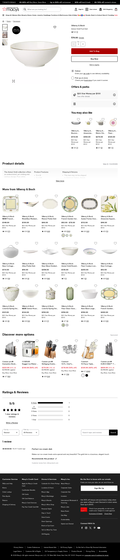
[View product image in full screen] (13, 81)
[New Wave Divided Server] (50, 251)
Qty (78, 42)
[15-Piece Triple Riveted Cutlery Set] (89, 349)
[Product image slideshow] (34, 54)
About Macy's (65, 483)
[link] (76, 139)
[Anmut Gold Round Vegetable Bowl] (69, 251)
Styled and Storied (67, 524)
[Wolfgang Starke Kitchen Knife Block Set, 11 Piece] (50, 349)
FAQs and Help (7, 483)
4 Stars (34, 407)
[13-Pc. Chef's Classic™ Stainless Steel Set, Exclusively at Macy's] (69, 349)
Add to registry (94, 65)
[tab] (5, 27)
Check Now (108, 514)
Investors (64, 496)
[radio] (63, 235)
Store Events (45, 517)
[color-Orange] (67, 235)
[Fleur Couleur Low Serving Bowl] (89, 251)
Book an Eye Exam (47, 525)
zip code (86, 73)
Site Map (64, 515)
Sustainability (65, 519)
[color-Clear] (67, 325)
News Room (65, 511)
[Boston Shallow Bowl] (76, 123)
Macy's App (45, 492)
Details (81, 38)
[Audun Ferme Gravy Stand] (89, 204)
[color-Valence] (70, 235)
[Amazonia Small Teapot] (88, 123)
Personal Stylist (46, 509)
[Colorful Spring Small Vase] (10, 294)
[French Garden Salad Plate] (69, 204)
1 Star (34, 420)
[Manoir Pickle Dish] (50, 204)
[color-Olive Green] (63, 325)
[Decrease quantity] (73, 44)
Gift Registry (45, 534)
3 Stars (34, 411)
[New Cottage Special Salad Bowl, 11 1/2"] (109, 251)
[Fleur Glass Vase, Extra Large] (69, 294)
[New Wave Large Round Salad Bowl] (89, 294)
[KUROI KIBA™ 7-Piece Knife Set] (109, 349)
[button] (30, 54)
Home (9, 21)
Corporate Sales (66, 488)
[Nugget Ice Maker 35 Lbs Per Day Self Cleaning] (30, 349)
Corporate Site (65, 492)
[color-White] (83, 375)
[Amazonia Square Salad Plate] (109, 204)
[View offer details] (94, 94)
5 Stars (34, 403)
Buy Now (94, 59)
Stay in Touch (46, 513)
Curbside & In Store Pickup (50, 483)
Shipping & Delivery (8, 504)
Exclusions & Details (95, 514)
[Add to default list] (78, 119)
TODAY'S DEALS (9, 2)
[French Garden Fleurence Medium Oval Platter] (109, 294)
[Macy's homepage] (3, 21)
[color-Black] (86, 375)
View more (60, 181)
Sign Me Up (99, 488)
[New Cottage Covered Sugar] (10, 251)
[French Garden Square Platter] (10, 204)
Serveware (16, 21)
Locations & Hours (47, 488)
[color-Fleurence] (63, 235)
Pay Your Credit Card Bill (30, 507)
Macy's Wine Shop (47, 504)
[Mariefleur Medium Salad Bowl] (30, 204)
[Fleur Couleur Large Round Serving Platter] (113, 123)
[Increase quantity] (83, 44)
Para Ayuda (6, 496)
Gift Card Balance (28, 498)
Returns (4, 500)
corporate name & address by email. (96, 555)
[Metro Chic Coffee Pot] (100, 123)
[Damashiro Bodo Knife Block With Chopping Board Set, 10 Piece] (10, 349)
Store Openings (46, 521)
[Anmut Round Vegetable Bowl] (30, 294)
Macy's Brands (46, 500)
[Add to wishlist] (55, 27)
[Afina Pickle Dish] (30, 251)
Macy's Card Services (29, 503)
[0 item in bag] (116, 9)
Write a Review (12, 423)
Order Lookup (6, 492)
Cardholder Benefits (28, 490)
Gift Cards (25, 494)
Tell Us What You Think (49, 530)
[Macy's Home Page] (10, 9)
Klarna (4, 488)
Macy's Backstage (47, 496)
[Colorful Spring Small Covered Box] (50, 294)
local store (88, 80)
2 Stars (34, 415)
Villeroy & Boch (78, 25)
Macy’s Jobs (65, 507)
